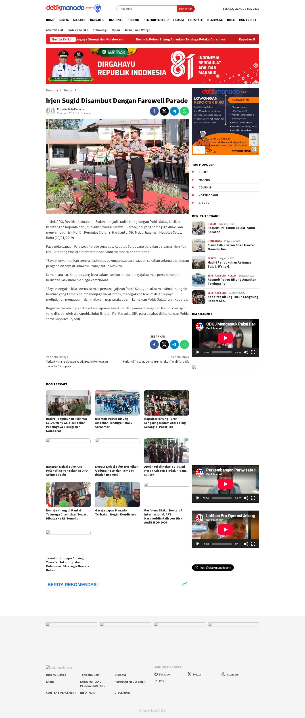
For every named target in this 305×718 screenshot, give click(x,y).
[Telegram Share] (174, 111)
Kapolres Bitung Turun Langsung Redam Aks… (233, 299)
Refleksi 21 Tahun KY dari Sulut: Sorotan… (232, 230)
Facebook (165, 674)
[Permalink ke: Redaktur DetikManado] (50, 111)
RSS (161, 681)
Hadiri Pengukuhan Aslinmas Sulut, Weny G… (229, 264)
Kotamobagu (208, 195)
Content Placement (61, 693)
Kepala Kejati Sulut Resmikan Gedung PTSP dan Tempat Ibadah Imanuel (116, 471)
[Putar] (198, 352)
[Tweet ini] (164, 111)
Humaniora (215, 241)
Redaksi (120, 675)
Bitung (204, 203)
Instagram (232, 674)
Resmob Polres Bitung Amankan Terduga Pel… (232, 282)
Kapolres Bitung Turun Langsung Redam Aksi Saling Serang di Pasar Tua (165, 423)
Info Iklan (87, 693)
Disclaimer (123, 693)
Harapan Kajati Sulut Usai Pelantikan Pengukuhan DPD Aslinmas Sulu (67, 471)
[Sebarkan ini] (154, 111)
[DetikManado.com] (74, 8)
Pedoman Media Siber (130, 682)
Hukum (212, 224)
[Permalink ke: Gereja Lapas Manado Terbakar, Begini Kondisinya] (117, 494)
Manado (204, 180)
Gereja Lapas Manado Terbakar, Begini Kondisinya (115, 512)
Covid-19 (205, 187)
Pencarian (185, 9)
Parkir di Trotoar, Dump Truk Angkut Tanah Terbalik (156, 359)
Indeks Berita (56, 675)
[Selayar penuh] (253, 352)
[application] (225, 338)
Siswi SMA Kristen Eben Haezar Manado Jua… (231, 247)
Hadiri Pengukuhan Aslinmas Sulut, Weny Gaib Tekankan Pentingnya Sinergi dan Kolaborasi (67, 425)
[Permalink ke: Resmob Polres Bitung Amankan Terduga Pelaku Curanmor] (117, 402)
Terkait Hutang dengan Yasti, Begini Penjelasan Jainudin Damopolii (77, 361)
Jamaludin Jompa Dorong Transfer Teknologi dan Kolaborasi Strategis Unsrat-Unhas (67, 564)
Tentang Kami (90, 675)
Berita (212, 258)
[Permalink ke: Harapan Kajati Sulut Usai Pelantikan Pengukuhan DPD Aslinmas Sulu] (68, 450)
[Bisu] (246, 352)
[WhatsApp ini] (184, 111)
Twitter (197, 674)
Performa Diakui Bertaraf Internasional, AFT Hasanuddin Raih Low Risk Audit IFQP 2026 (163, 516)
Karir (50, 682)
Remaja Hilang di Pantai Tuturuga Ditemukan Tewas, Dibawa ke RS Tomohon (67, 514)
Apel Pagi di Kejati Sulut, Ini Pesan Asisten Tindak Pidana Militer (165, 471)
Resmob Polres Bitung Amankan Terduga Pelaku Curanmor (152, 39)
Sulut (203, 172)
